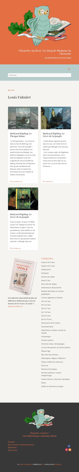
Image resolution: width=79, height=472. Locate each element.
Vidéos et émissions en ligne (52, 386)
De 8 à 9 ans (46, 316)
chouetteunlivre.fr (25, 464)
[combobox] (39, 75)
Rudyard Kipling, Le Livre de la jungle (56, 145)
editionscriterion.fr (15, 306)
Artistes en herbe (48, 277)
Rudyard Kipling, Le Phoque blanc (23, 145)
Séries (43, 383)
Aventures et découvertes (51, 287)
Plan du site (12, 450)
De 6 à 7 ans (46, 308)
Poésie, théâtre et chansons (52, 362)
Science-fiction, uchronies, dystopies (55, 379)
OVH (42, 464)
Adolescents (46, 269)
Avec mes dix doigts (49, 284)
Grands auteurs (47, 340)
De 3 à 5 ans (46, 301)
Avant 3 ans (45, 280)
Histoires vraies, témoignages (52, 344)
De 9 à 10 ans (46, 319)
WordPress (57, 464)
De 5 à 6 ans (46, 305)
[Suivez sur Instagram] (66, 449)
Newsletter (12, 447)
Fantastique (46, 336)
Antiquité (45, 273)
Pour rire (44, 365)
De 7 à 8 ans (46, 312)
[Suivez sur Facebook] (69, 446)
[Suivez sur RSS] (70, 449)
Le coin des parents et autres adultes (55, 347)
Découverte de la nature (50, 323)
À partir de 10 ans (48, 262)
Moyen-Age (45, 351)
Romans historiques (49, 369)
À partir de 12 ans (48, 266)
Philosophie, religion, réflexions (53, 358)
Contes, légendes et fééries (52, 298)
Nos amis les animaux (49, 355)
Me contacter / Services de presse (21, 445)
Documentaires (47, 326)
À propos (11, 442)
